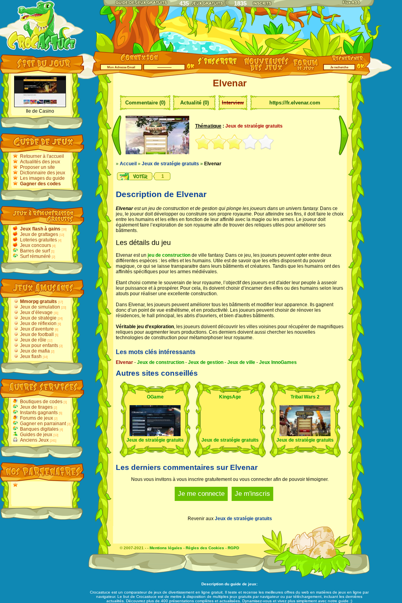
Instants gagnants (39, 412)
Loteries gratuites (38, 240)
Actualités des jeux (40, 161)
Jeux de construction (160, 362)
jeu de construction (169, 255)
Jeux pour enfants (39, 345)
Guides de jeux (36, 434)
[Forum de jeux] (306, 69)
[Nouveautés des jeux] (264, 71)
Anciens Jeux (34, 440)
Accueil (128, 163)
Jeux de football (37, 334)
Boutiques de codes (41, 401)
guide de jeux (243, 584)
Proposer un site (37, 167)
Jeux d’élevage (36, 312)
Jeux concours (35, 245)
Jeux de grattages (39, 234)
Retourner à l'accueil (42, 156)
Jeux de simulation (40, 307)
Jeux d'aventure (37, 329)
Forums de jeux (36, 418)
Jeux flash (31, 356)
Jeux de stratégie (38, 318)
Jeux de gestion (205, 362)
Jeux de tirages (36, 407)
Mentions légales (166, 548)
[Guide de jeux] (141, 2)
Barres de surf (35, 251)
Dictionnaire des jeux (42, 172)
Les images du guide (42, 178)
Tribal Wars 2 (305, 397)
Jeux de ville (241, 362)
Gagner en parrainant (43, 423)
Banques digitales (39, 429)
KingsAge (230, 397)
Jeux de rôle (33, 340)
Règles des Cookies (205, 548)
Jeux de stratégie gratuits (170, 163)
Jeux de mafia (35, 351)
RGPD (233, 548)
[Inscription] (217, 65)
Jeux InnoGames (278, 362)
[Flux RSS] (351, 2)
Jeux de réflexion (38, 323)
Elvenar (124, 362)
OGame (155, 397)
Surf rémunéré (35, 256)
